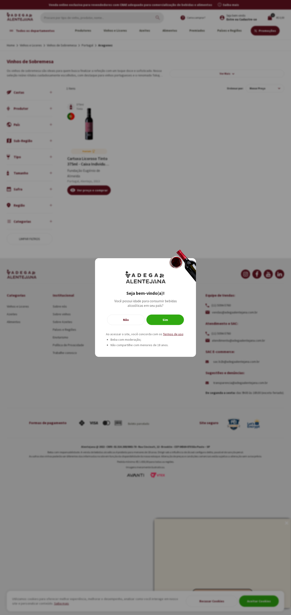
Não (126, 320)
